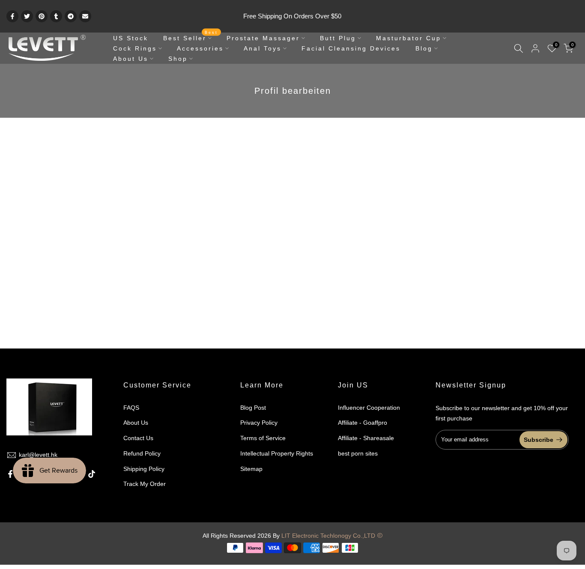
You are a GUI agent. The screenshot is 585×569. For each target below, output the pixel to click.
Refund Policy (142, 453)
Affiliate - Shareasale (366, 438)
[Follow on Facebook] (10, 474)
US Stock (130, 38)
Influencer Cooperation (369, 407)
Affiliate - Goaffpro (362, 422)
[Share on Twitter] (27, 16)
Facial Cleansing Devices (350, 48)
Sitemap (251, 468)
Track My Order (144, 483)
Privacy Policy (259, 422)
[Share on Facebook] (12, 16)
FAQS (131, 407)
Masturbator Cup (408, 38)
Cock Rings (135, 48)
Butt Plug (338, 38)
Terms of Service (263, 438)
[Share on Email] (85, 16)
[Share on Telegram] (71, 16)
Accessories (200, 48)
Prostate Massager (263, 38)
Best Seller (190, 37)
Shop (178, 58)
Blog (424, 48)
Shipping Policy (143, 468)
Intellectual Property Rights (276, 453)
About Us (130, 58)
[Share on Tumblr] (56, 16)
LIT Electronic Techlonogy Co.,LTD (328, 535)
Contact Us (138, 438)
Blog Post (253, 407)
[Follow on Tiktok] (92, 474)
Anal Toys (262, 48)
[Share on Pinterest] (42, 16)
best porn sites (358, 453)
